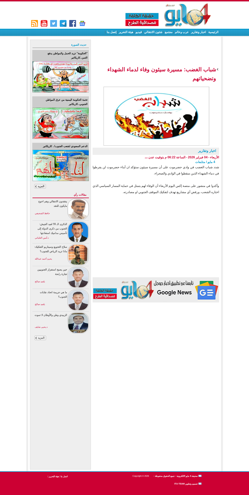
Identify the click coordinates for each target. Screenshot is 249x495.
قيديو (138, 32)
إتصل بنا (111, 32)
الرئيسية (213, 32)
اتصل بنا (64, 476)
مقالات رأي (80, 194)
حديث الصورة (79, 44)
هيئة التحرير (125, 32)
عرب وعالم (181, 32)
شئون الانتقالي (152, 32)
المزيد (41, 186)
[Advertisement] (60, 409)
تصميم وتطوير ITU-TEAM (186, 484)
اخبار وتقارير (198, 32)
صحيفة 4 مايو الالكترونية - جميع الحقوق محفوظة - (175, 476)
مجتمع (168, 32)
